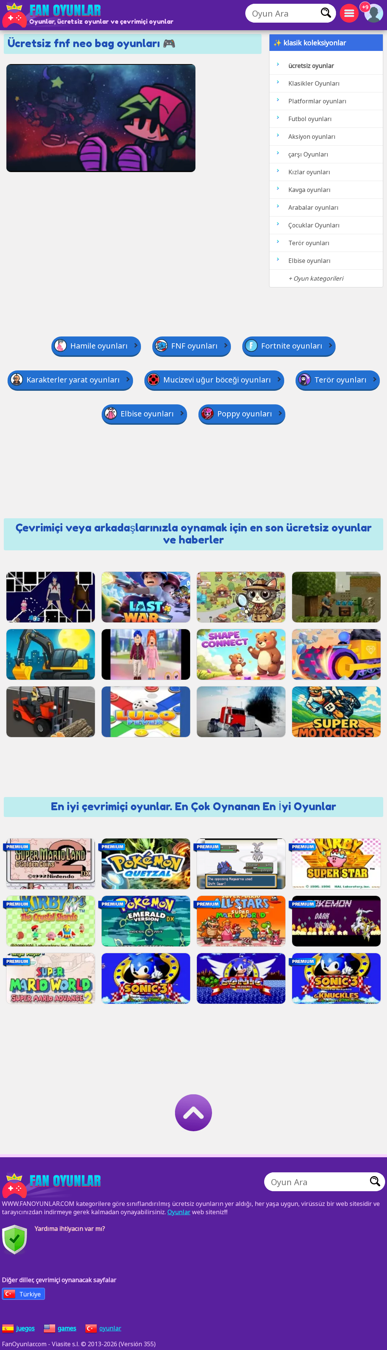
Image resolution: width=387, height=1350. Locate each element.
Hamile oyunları (99, 346)
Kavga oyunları (309, 190)
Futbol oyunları (310, 119)
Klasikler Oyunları (314, 83)
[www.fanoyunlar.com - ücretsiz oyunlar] (53, 1185)
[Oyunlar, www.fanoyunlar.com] (53, 15)
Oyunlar (178, 1212)
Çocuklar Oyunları (314, 225)
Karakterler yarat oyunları (73, 380)
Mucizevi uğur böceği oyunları (217, 380)
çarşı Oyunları (308, 154)
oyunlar (110, 1328)
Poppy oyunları (244, 414)
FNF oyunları (194, 346)
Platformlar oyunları (317, 101)
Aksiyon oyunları (312, 136)
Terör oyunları (309, 243)
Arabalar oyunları (313, 207)
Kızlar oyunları (309, 172)
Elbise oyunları (309, 260)
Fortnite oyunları (291, 346)
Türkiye (30, 1294)
